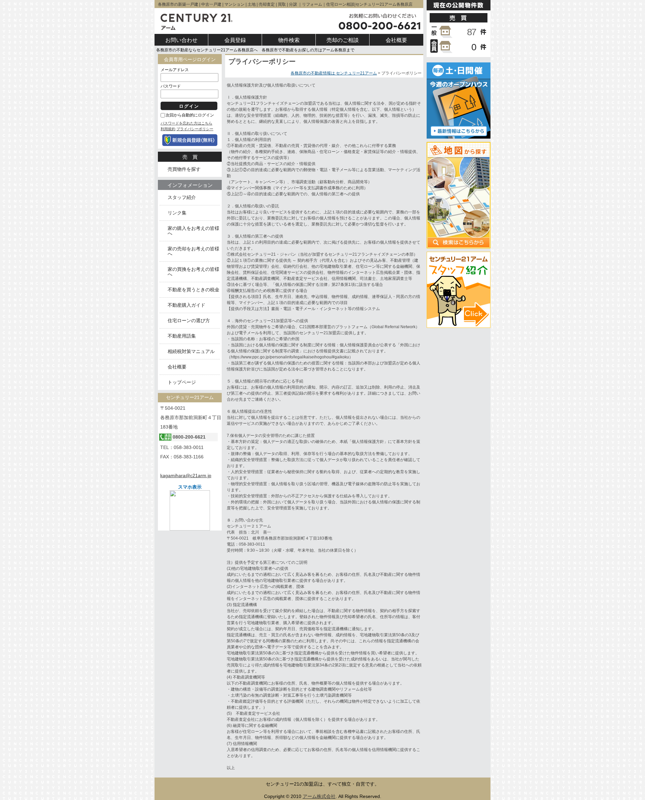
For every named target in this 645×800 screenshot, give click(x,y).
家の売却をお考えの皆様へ (193, 251)
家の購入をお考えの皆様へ (193, 231)
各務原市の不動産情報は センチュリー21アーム (334, 73)
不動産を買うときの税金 (193, 289)
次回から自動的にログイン (190, 115)
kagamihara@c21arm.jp (185, 475)
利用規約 (168, 129)
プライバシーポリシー (194, 129)
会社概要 (177, 366)
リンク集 (177, 212)
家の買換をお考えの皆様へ (193, 272)
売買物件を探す (184, 169)
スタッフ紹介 (182, 197)
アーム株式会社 (319, 796)
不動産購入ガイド (186, 305)
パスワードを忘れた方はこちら (186, 123)
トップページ (182, 382)
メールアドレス (175, 69)
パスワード (171, 86)
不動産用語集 (182, 336)
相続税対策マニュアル (191, 351)
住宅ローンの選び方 (189, 320)
